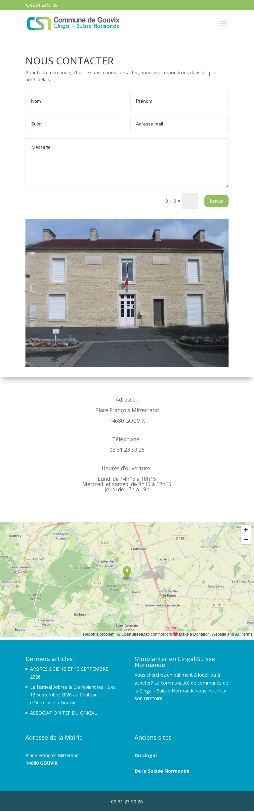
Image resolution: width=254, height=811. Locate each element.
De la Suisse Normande (162, 771)
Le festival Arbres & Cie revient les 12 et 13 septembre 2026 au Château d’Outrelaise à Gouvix (72, 695)
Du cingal (146, 755)
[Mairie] (127, 365)
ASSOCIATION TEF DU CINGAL (63, 713)
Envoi (216, 200)
